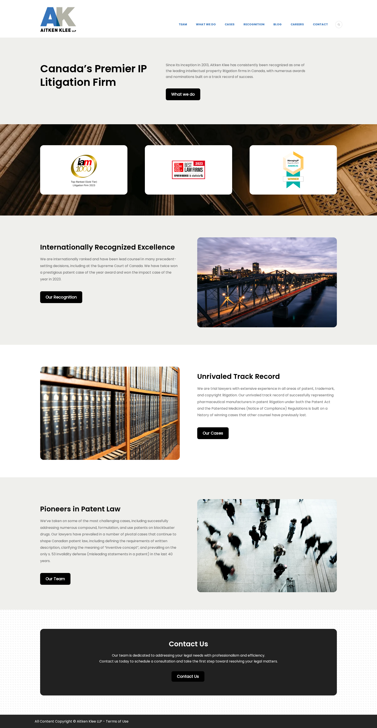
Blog (277, 24)
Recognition (253, 24)
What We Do (206, 24)
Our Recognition (61, 297)
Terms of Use (117, 721)
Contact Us (188, 676)
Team (183, 24)
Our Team (55, 578)
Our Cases (213, 433)
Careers (297, 24)
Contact (320, 24)
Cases (230, 24)
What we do (183, 94)
